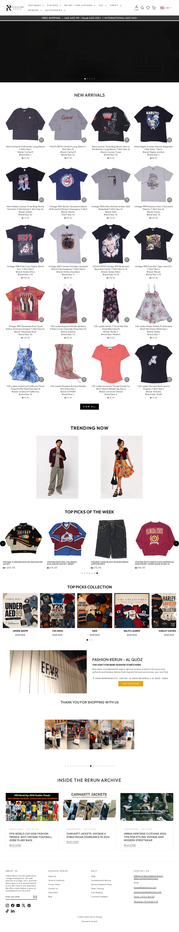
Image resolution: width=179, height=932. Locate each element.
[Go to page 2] (89, 639)
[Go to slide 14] (98, 766)
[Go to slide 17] (106, 766)
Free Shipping (97, 892)
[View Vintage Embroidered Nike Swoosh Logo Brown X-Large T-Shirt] (57, 453)
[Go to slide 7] (97, 573)
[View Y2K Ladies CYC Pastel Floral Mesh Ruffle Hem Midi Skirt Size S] (121, 467)
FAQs (93, 876)
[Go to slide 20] (113, 766)
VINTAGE (53, 5)
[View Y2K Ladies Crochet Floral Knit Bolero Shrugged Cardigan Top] (118, 454)
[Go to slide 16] (103, 766)
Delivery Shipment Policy (101, 884)
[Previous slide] (3, 543)
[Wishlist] (148, 8)
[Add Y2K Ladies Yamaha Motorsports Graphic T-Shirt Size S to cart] (169, 379)
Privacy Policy (54, 884)
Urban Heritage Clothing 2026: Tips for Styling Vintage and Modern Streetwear (145, 837)
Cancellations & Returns (101, 880)
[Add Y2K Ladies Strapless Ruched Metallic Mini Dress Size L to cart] (84, 379)
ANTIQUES (35, 5)
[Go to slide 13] (95, 766)
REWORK (34, 10)
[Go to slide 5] (92, 573)
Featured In (53, 892)
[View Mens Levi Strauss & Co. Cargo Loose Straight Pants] (58, 470)
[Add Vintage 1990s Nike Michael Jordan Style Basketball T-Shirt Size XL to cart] (126, 199)
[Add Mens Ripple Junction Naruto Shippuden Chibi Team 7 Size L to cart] (169, 140)
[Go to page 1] (87, 640)
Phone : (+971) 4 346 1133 (144, 896)
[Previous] (3, 614)
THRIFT (115, 5)
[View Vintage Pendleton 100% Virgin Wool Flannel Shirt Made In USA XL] (54, 454)
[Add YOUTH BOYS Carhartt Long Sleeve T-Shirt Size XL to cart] (84, 140)
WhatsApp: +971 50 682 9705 (146, 901)
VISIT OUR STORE (131, 683)
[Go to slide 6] (94, 573)
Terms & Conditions (56, 880)
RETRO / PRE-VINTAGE (78, 5)
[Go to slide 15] (101, 766)
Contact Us (53, 888)
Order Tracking (97, 888)
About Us (52, 876)
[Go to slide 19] (111, 766)
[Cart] (154, 8)
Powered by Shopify (90, 921)
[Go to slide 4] (89, 573)
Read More (15, 845)
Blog (50, 896)
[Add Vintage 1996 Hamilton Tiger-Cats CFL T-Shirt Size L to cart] (169, 259)
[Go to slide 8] (83, 766)
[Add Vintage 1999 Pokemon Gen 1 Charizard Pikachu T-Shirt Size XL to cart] (169, 199)
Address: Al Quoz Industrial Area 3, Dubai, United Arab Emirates (148, 877)
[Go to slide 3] (87, 573)
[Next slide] (176, 543)
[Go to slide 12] (93, 766)
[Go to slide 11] (90, 766)
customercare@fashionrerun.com (148, 892)
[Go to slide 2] (84, 573)
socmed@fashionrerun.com (145, 887)
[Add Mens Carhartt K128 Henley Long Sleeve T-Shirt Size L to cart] (41, 140)
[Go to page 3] (91, 639)
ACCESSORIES (54, 10)
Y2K (101, 5)
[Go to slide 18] (108, 766)
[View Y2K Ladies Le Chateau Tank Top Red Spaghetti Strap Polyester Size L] (121, 458)
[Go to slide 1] (82, 573)
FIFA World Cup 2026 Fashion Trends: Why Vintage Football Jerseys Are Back (30, 837)
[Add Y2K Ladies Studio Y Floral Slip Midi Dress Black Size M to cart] (126, 319)
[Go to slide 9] (85, 766)
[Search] (142, 8)
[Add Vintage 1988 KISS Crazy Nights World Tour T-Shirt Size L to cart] (41, 259)
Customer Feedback (99, 896)
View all (89, 406)
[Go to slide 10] (88, 766)
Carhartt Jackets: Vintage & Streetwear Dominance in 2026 (88, 835)
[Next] (176, 614)
